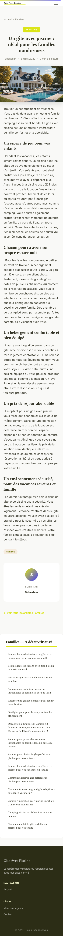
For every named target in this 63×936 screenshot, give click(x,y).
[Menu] (55, 3)
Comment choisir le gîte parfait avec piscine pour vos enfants (27, 779)
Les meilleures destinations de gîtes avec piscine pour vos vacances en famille (30, 767)
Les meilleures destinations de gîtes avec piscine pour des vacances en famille (30, 656)
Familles (19, 19)
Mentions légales (13, 908)
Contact (8, 914)
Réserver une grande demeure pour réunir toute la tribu (31, 702)
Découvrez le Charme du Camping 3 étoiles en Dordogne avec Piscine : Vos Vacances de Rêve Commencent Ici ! (29, 727)
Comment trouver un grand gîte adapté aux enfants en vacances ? (31, 791)
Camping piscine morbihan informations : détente (30, 814)
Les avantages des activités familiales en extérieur (30, 679)
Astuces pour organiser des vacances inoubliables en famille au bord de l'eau (29, 690)
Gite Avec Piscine (17, 861)
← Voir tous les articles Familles (24, 613)
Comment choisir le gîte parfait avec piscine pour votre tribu (27, 826)
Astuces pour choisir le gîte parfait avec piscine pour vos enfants (29, 756)
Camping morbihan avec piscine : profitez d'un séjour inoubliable (31, 802)
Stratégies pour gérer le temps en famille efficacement (30, 714)
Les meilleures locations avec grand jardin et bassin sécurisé (31, 667)
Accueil (8, 19)
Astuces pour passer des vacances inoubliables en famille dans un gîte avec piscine (30, 743)
